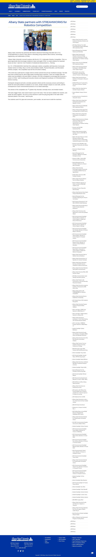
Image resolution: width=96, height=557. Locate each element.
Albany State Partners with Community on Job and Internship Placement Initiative (80, 281)
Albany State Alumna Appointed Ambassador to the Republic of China (80, 115)
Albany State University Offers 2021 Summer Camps (80, 273)
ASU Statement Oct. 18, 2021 (79, 396)
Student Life (36, 11)
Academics (17, 11)
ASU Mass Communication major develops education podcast (80, 277)
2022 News (73, 521)
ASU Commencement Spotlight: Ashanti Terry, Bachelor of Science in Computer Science (80, 467)
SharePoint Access (85, 0)
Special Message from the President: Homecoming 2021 (79, 371)
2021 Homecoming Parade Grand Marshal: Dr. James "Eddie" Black (80, 379)
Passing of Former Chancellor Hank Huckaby (79, 189)
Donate (61, 11)
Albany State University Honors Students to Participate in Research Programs (80, 79)
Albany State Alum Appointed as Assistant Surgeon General (80, 89)
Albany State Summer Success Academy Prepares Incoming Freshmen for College (79, 345)
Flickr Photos (62, 541)
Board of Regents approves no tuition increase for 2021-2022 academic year (79, 184)
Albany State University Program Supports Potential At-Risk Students (80, 306)
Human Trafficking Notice (77, 544)
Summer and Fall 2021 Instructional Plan (77, 128)
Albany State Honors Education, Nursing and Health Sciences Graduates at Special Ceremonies (80, 264)
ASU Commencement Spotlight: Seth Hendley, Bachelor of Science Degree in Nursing (80, 230)
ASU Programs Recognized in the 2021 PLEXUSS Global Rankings (80, 202)
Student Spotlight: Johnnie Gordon (80, 492)
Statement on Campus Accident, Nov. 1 (80, 408)
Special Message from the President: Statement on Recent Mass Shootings (79, 164)
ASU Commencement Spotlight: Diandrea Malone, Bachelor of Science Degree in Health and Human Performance (80, 218)
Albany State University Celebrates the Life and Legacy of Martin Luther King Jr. (80, 509)
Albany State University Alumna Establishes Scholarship (79, 297)
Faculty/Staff (77, 1)
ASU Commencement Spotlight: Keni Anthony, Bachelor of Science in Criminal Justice (80, 441)
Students (47, 542)
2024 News (73, 526)
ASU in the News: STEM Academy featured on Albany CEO (80, 314)
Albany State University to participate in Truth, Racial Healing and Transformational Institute (80, 319)
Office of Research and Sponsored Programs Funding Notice (80, 518)
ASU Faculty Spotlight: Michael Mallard (79, 375)
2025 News (73, 529)
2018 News (73, 29)
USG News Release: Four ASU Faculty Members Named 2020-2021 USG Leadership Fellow (80, 46)
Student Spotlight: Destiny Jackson (80, 497)
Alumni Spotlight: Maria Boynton (80, 480)
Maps (46, 541)
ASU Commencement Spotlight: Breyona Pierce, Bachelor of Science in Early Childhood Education (80, 243)
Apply (56, 11)
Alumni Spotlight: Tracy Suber (79, 352)
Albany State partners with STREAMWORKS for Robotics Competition (79, 292)
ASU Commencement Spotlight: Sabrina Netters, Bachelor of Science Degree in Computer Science (80, 236)
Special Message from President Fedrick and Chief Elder (80, 51)
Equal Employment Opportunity (79, 541)
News (13, 15)
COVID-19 (72, 0)
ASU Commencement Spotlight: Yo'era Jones (80, 456)
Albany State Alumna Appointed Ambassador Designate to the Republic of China (80, 102)
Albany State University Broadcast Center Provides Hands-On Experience (80, 207)
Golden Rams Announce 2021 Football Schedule (79, 175)
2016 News (73, 24)
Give (88, 1)
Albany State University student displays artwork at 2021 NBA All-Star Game (80, 133)
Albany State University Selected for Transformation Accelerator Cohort (80, 418)
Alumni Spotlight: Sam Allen (79, 486)
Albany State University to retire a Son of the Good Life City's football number (80, 401)
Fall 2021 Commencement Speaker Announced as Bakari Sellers (80, 423)
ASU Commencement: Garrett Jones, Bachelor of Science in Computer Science (79, 452)
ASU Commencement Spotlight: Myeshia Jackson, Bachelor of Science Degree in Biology (80, 225)
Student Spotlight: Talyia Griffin (79, 367)
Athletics (67, 11)
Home (9, 15)
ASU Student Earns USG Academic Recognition (80, 301)
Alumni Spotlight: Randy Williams (80, 359)
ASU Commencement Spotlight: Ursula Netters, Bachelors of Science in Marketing (80, 430)
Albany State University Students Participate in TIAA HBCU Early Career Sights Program (80, 68)
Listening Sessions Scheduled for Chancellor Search (80, 97)
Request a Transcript (76, 537)
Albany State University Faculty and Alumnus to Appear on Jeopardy (79, 504)
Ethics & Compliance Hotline (78, 542)
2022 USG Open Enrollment (79, 404)
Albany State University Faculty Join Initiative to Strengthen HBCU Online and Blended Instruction (80, 334)
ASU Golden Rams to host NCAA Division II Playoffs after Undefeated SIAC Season (80, 413)
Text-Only (92, 1)
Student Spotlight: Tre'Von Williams (78, 477)
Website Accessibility (77, 546)
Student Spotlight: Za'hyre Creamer (80, 426)
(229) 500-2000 (22, 547)
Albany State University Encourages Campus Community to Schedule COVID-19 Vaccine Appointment (80, 170)
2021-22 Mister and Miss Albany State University (79, 383)
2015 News (73, 21)
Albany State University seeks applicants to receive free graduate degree (80, 212)
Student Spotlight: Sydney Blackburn (78, 329)
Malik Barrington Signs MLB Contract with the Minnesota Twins (80, 349)
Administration (26, 11)
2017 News (73, 26)
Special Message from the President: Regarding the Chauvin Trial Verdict (80, 198)
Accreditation (48, 537)
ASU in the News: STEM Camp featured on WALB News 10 (79, 310)
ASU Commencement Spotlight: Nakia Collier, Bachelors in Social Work (80, 436)
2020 (17, 15)
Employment (48, 539)
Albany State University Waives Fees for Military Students (79, 179)
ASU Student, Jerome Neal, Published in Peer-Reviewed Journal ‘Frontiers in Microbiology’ (80, 73)
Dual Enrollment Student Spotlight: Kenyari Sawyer (80, 514)
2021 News (73, 37)
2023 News (73, 523)
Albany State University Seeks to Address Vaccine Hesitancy (80, 255)
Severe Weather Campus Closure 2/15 (80, 93)
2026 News (73, 531)
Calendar (77, 0)
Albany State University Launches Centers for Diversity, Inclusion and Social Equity (80, 41)
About (10, 11)
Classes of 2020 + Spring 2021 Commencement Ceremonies (79, 159)
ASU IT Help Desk (76, 539)
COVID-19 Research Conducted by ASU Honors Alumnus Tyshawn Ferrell (80, 84)
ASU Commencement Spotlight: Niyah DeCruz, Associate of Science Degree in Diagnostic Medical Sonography (80, 249)
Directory (83, 1)
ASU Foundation (62, 539)
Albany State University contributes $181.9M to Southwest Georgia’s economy (80, 363)
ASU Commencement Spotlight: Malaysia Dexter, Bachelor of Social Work (80, 446)
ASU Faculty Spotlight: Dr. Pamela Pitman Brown (80, 483)
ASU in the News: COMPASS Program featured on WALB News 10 (80, 324)
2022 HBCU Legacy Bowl (78, 499)
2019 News (73, 31)
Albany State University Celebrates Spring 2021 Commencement (80, 268)
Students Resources (47, 11)
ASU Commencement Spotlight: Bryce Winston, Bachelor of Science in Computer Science (80, 472)
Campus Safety (62, 537)
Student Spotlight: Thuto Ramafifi (80, 489)
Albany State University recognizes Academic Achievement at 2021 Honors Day (80, 287)
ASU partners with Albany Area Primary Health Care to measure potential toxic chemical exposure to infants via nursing (80, 392)
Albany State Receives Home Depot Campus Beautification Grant (80, 193)
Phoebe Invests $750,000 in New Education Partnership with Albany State (80, 145)
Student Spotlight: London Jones (80, 494)
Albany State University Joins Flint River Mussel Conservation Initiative (80, 339)
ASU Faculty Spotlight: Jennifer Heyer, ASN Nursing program (79, 356)
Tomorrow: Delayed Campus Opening (79, 150)
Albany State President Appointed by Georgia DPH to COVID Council (80, 110)
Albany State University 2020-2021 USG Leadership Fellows (80, 63)
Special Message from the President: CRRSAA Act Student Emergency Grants (80, 154)
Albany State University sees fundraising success (79, 387)
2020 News (73, 34)
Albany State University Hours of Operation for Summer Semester (80, 259)
